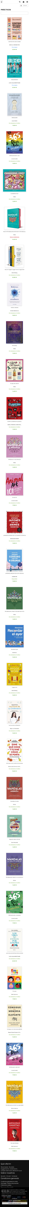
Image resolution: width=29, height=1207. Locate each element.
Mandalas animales (14, 801)
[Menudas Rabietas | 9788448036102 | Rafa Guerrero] (14, 1129)
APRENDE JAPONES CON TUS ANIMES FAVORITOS (14, 535)
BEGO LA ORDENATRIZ (14, 44)
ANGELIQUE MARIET (14, 538)
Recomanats (4, 1167)
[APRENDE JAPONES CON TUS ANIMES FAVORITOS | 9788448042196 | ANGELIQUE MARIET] (14, 522)
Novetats (11, 1167)
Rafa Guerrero (14, 994)
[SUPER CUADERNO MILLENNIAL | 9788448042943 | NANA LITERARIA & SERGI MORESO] (14, 408)
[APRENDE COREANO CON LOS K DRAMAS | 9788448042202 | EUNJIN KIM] (14, 560)
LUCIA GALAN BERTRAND (14, 82)
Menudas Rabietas (14, 1143)
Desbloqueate (14, 117)
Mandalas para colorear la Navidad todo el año (14, 611)
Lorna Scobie (14, 158)
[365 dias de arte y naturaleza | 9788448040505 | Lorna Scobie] (14, 902)
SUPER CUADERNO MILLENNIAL (14, 421)
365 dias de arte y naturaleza (15, 915)
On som (8, 1176)
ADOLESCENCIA (14, 79)
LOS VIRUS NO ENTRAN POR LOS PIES (14, 953)
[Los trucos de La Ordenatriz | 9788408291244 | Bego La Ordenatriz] (14, 712)
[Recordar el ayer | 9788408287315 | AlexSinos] (14, 636)
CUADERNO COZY (14, 193)
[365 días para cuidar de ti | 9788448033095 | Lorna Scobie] (14, 1053)
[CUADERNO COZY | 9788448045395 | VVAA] (14, 180)
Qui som (3, 1176)
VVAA (14, 196)
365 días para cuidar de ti (14, 1067)
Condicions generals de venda (9, 1181)
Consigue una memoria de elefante (14, 1029)
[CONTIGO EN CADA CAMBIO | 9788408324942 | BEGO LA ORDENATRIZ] (14, 28)
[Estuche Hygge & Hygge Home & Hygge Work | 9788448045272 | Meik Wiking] (14, 256)
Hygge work (14, 687)
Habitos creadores (14, 307)
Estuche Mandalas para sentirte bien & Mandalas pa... (14, 231)
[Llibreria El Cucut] (6, 1)
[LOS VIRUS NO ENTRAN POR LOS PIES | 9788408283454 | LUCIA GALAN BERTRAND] (14, 940)
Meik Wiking (14, 272)
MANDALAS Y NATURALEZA (14, 459)
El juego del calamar (14, 383)
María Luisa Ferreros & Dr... (14, 766)
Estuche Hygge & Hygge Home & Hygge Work (14, 269)
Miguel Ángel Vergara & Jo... (14, 1032)
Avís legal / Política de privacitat (9, 1183)
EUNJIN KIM (14, 576)
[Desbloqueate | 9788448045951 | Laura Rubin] (14, 104)
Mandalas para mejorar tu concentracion (14, 877)
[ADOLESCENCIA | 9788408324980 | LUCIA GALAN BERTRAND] (14, 66)
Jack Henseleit (14, 842)
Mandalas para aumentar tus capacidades (14, 1105)
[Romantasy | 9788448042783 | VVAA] (14, 332)
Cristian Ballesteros (14, 310)
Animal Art (14, 497)
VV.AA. (14, 804)
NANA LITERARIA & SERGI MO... (14, 424)
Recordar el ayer (14, 649)
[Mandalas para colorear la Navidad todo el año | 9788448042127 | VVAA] (14, 598)
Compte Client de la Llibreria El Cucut (11, 1170)
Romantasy (14, 345)
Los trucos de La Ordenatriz (14, 725)
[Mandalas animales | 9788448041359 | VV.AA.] (14, 788)
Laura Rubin (14, 120)
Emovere (14, 991)
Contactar (14, 1176)
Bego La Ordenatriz (14, 728)
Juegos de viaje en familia (14, 839)
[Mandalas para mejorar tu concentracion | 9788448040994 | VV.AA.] (14, 864)
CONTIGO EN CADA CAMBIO (14, 41)
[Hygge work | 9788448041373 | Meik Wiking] (14, 674)
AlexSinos (14, 652)
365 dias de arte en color (14, 155)
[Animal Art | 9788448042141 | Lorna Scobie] (14, 484)
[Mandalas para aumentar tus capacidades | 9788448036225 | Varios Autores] (14, 1091)
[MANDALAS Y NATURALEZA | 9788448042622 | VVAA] (14, 446)
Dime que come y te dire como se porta (14, 763)
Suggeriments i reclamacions (9, 1169)
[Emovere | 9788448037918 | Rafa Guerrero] (14, 978)
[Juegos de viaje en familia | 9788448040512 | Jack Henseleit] (14, 826)
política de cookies (6, 1195)
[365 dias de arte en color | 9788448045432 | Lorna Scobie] (14, 142)
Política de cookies (6, 1185)
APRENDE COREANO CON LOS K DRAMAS (14, 573)
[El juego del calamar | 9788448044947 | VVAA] (14, 370)
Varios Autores (14, 1108)
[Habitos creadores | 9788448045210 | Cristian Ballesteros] (14, 294)
